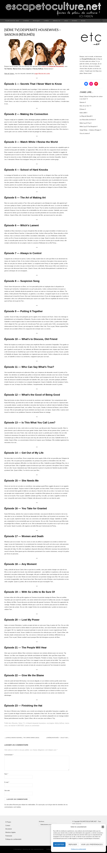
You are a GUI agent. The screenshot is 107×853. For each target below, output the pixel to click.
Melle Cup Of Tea (85, 123)
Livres (46, 20)
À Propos (8, 822)
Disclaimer (8, 829)
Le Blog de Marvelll (85, 116)
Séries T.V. (21, 723)
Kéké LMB (83, 112)
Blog (83, 20)
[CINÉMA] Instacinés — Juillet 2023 (58, 737)
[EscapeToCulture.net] (53, 9)
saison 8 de (53, 66)
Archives (41, 821)
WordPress (39, 849)
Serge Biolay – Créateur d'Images (90, 130)
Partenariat (8, 836)
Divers (74, 20)
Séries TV (56, 20)
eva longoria (50, 723)
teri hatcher (12, 725)
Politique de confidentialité (78, 849)
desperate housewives (39, 723)
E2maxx (82, 109)
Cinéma (26, 20)
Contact (7, 825)
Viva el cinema (84, 133)
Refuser (73, 844)
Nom (6, 774)
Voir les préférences (92, 844)
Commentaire (8, 755)
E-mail (6, 782)
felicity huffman (59, 723)
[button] (103, 827)
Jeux (66, 20)
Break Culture (84, 96)
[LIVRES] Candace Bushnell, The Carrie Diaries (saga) (21, 737)
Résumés (15, 723)
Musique (36, 20)
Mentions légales (10, 832)
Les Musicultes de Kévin (87, 119)
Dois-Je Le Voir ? (85, 106)
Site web (7, 790)
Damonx (82, 102)
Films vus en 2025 (12, 20)
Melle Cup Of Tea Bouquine (88, 126)
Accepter (59, 844)
